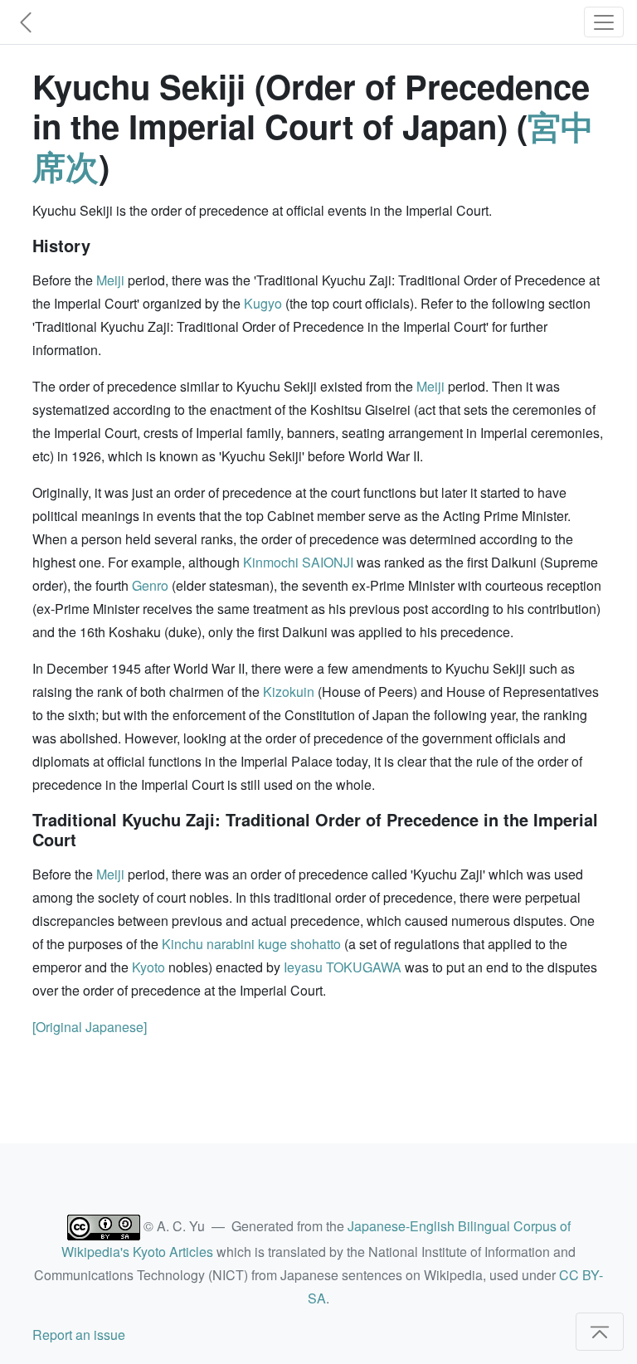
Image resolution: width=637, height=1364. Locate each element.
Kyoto (148, 967)
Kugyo (263, 303)
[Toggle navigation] (604, 22)
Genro (150, 585)
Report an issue (78, 1334)
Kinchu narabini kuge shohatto (251, 943)
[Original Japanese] (89, 1026)
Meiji (110, 280)
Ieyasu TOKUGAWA (342, 967)
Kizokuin (288, 691)
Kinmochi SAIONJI (298, 562)
